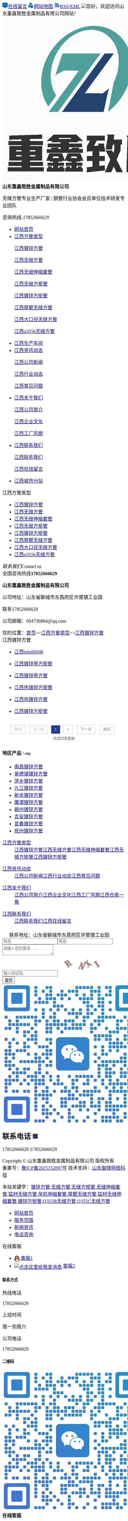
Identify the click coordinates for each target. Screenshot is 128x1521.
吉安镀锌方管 (28, 816)
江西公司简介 (28, 894)
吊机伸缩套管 (52, 1194)
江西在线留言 (57, 921)
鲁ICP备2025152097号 (44, 1168)
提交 (9, 980)
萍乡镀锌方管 (28, 781)
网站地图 (43, 6)
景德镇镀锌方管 (31, 773)
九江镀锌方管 (28, 788)
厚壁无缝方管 (82, 1194)
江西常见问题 (85, 875)
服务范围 (23, 1220)
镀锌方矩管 (30, 1201)
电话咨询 (23, 1234)
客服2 (68, 1265)
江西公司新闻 (28, 875)
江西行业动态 (57, 875)
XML (75, 6)
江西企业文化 (57, 894)
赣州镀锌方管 (28, 809)
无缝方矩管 (83, 1186)
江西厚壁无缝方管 (33, 540)
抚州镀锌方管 (28, 830)
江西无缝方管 (28, 511)
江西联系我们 (28, 445)
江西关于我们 (28, 397)
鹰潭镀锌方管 (28, 802)
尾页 (106, 729)
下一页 (86, 729)
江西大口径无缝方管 (35, 547)
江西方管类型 (28, 236)
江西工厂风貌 (85, 894)
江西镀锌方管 (28, 504)
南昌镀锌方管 (28, 766)
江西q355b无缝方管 (34, 554)
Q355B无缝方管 (59, 1201)
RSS (64, 6)
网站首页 (23, 229)
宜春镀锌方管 (28, 823)
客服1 (26, 1258)
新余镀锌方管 (28, 795)
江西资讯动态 (28, 350)
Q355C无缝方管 (93, 1201)
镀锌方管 (40, 1186)
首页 (31, 632)
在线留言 (17, 6)
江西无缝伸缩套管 (33, 518)
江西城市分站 (28, 480)
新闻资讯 (23, 1227)
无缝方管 (60, 1186)
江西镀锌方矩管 (31, 533)
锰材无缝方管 (22, 1194)
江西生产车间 (28, 343)
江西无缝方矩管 (31, 526)
